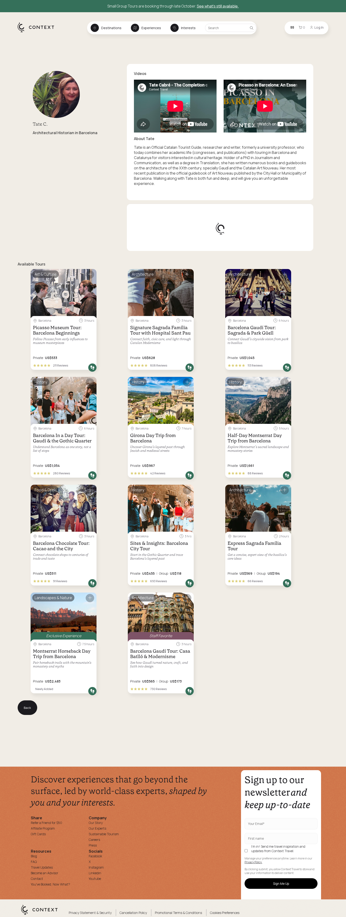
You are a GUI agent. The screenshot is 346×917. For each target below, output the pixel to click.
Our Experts (97, 828)
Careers (94, 839)
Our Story (96, 822)
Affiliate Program (43, 828)
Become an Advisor (44, 873)
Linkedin (95, 873)
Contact (37, 878)
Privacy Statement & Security (90, 912)
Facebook (95, 856)
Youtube (95, 878)
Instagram (96, 867)
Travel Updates (42, 867)
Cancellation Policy (133, 912)
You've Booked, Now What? (50, 884)
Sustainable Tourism (104, 834)
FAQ (34, 861)
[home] (38, 32)
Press (93, 845)
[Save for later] (90, 274)
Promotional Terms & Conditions (178, 912)
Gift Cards (38, 834)
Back (27, 708)
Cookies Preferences (224, 912)
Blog (34, 856)
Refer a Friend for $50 (46, 822)
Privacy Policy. (253, 862)
